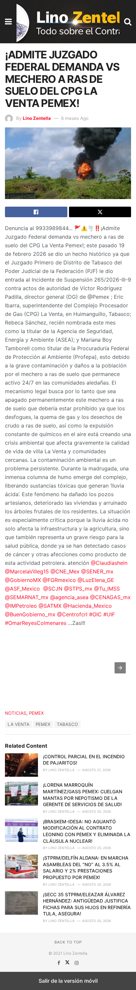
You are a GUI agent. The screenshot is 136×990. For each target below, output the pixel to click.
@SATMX (50, 605)
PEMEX (36, 713)
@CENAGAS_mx (110, 597)
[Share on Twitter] (100, 212)
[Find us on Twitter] (68, 963)
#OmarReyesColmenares (35, 623)
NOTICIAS (15, 713)
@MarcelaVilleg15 (27, 571)
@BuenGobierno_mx (30, 614)
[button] (120, 667)
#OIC (94, 614)
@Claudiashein (109, 563)
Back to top (68, 942)
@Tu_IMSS (106, 588)
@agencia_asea (69, 597)
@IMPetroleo (21, 605)
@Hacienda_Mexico (87, 605)
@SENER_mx (97, 571)
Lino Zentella (37, 118)
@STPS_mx (78, 588)
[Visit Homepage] (68, 21)
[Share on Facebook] (36, 212)
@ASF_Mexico (22, 588)
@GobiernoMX (23, 580)
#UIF (108, 614)
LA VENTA (18, 724)
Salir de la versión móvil (68, 980)
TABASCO (67, 724)
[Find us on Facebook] (59, 963)
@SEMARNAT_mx (27, 597)
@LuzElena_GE (95, 580)
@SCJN (52, 588)
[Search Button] (127, 21)
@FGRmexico (59, 580)
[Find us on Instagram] (77, 963)
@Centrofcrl (72, 614)
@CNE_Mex (65, 571)
